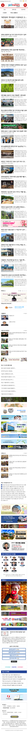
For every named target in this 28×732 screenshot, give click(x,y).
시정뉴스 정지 (22, 291)
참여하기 (14, 661)
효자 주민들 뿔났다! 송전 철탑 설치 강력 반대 (13, 498)
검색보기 (25, 5)
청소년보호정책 (12, 707)
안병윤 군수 (5, 500)
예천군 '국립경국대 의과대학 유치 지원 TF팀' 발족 (14, 495)
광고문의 (14, 706)
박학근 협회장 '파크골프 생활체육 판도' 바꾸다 (13, 488)
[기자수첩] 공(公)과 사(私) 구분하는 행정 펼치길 (13, 493)
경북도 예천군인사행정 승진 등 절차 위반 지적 (13, 490)
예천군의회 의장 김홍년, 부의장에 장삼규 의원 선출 (14, 497)
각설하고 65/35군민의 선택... (7, 373)
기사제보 (4, 706)
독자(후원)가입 (9, 706)
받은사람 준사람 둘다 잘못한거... (8, 368)
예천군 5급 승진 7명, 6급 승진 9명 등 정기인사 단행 (14, 484)
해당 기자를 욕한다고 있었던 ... (8, 382)
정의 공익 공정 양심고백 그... (7, 379)
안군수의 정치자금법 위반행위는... (8, 391)
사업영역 (15, 712)
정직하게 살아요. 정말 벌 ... (7, 371)
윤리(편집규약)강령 (10, 712)
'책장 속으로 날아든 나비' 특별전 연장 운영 (11, 681)
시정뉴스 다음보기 (26, 291)
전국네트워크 (5, 714)
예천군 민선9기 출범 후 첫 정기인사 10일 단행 (13, 486)
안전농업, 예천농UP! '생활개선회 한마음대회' (12, 685)
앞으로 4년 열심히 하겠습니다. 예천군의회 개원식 (14, 491)
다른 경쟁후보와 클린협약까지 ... (8, 385)
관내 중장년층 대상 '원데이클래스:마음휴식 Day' (13, 683)
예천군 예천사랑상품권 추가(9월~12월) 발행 (12, 677)
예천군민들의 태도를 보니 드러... (8, 376)
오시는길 (19, 712)
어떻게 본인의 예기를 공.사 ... (7, 394)
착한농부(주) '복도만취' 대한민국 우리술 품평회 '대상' (14, 679)
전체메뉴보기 (3, 5)
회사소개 (4, 710)
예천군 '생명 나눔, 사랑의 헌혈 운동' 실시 (11, 674)
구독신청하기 (14, 716)
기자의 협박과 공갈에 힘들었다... (8, 388)
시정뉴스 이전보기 (24, 291)
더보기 (26, 313)
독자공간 (4, 704)
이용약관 (18, 706)
